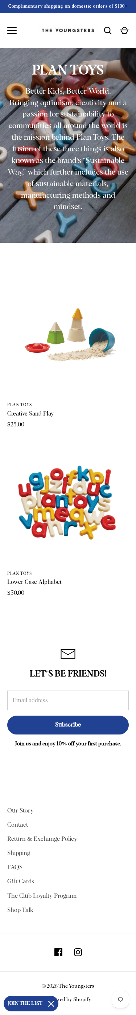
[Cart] (124, 30)
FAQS (14, 867)
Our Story (20, 811)
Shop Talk (20, 910)
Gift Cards (20, 882)
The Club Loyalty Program (42, 896)
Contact (17, 825)
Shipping (18, 853)
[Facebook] (58, 952)
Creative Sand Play (30, 414)
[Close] (51, 1004)
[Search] (108, 30)
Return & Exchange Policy (42, 839)
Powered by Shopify (68, 999)
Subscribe (68, 725)
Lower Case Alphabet (34, 582)
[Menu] (12, 30)
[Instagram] (78, 952)
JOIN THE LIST (25, 1003)
